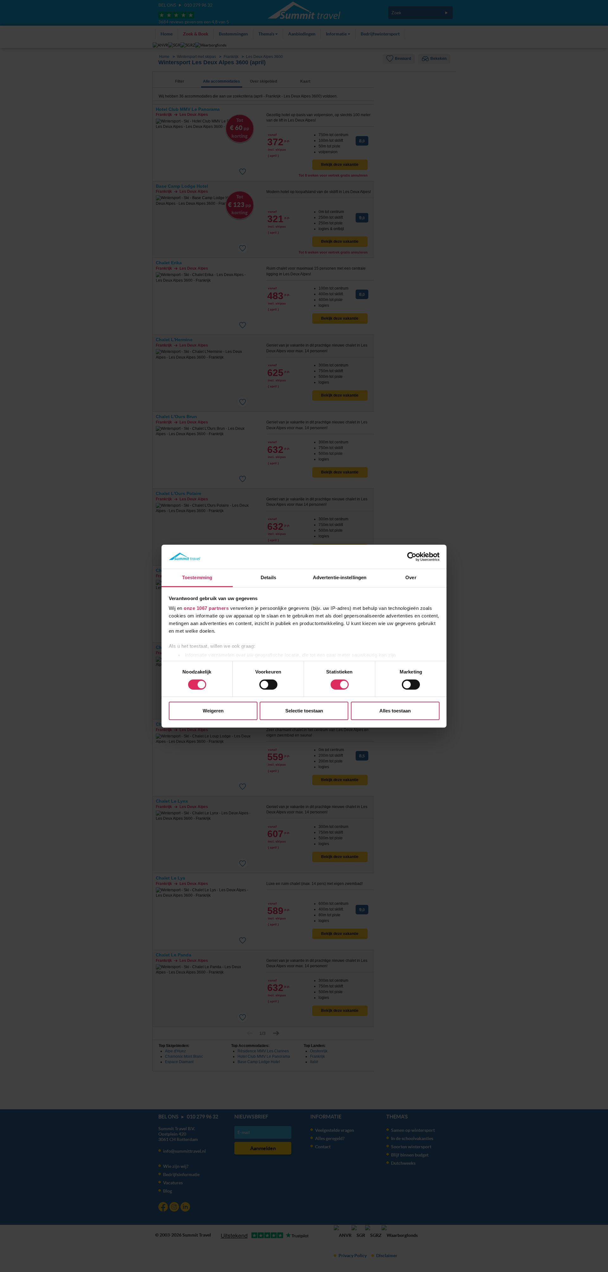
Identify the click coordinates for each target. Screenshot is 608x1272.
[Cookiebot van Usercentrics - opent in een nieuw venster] (412, 556)
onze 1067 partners (206, 608)
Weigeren (213, 710)
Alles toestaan (395, 710)
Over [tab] (410, 577)
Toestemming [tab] (197, 577)
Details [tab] (268, 577)
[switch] (268, 685)
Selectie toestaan (304, 710)
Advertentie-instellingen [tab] (339, 577)
